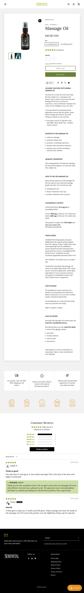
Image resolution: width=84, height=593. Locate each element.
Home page (55, 558)
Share (51, 83)
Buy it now (60, 74)
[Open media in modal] (39, 20)
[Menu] (5, 4)
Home (46, 24)
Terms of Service (56, 572)
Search (53, 575)
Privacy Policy (55, 568)
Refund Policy (55, 565)
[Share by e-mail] (69, 83)
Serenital (43, 587)
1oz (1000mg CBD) (51, 44)
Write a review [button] (42, 449)
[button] (50, 50)
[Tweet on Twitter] (65, 83)
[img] (11, 462)
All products (53, 24)
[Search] (68, 4)
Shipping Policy (56, 562)
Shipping (47, 63)
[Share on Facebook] (58, 83)
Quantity (47, 55)
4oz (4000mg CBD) (66, 44)
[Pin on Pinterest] (61, 83)
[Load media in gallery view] (11, 56)
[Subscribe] (78, 538)
